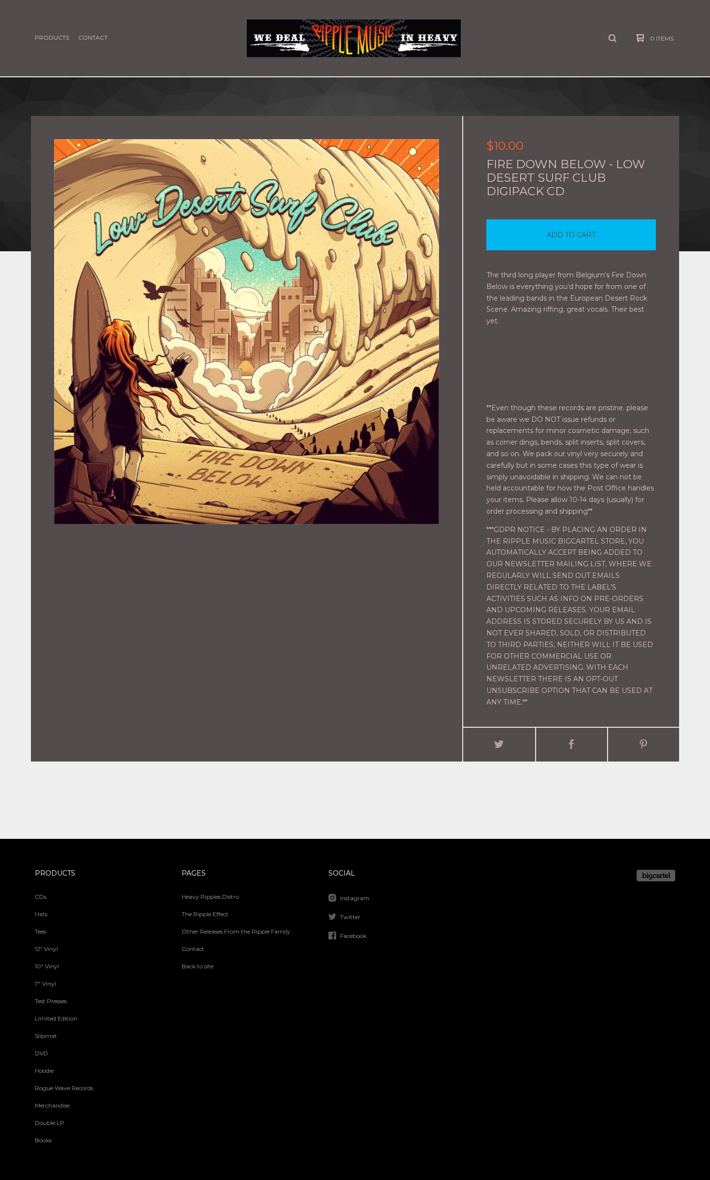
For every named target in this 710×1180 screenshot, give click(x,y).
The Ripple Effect (205, 914)
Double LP (49, 1122)
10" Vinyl (47, 966)
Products (52, 37)
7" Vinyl (45, 983)
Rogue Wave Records (64, 1088)
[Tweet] (499, 745)
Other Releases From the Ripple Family (236, 931)
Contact (93, 37)
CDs (40, 896)
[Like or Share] (571, 745)
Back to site (197, 966)
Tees (40, 931)
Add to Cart (571, 234)
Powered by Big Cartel (656, 875)
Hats (41, 914)
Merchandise (52, 1105)
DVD (41, 1053)
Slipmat (46, 1035)
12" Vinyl (46, 948)
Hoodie (44, 1070)
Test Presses (51, 1001)
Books (43, 1140)
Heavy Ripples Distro (210, 896)
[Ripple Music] (354, 38)
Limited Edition (56, 1018)
